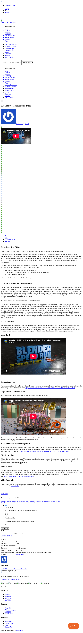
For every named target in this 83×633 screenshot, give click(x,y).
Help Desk (8, 621)
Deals (7, 52)
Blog (6, 625)
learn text (45, 502)
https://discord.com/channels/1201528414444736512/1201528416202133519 (50, 388)
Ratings (7, 241)
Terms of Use (5, 580)
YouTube (8, 600)
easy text (38, 502)
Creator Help (9, 623)
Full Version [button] (9, 507)
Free (6, 41)
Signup (7, 12)
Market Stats (9, 613)
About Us (8, 608)
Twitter (7, 594)
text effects (51, 502)
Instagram (8, 598)
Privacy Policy (15, 580)
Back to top (4, 494)
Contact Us (8, 627)
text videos (10, 502)
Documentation (10, 239)
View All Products (11, 44)
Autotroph (19, 630)
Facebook (8, 596)
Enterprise (8, 612)
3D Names (19, 124)
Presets (27, 124)
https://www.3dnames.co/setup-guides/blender (19, 476)
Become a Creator (10, 5)
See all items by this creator (18, 569)
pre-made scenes (19, 502)
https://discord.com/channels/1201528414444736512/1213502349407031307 (44, 451)
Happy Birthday (30, 502)
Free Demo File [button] (10, 518)
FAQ (6, 238)
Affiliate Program (10, 610)
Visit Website (5, 569)
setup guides (15, 486)
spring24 (3, 502)
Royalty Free (20, 555)
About (7, 236)
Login (7, 9)
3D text (57, 502)
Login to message (6, 536)
